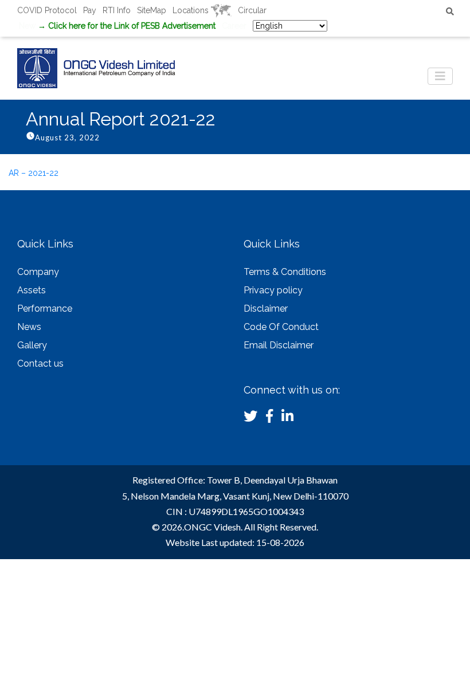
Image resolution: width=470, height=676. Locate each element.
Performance (44, 308)
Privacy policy (273, 290)
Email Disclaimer (279, 345)
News (29, 326)
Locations (192, 10)
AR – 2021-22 (33, 173)
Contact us (40, 363)
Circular (252, 10)
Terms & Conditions (285, 271)
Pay (89, 10)
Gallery (32, 345)
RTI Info (117, 10)
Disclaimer (266, 308)
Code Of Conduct (281, 326)
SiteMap (151, 10)
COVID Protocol (47, 10)
